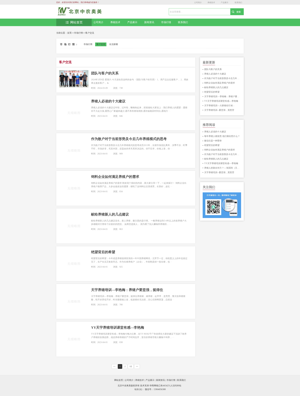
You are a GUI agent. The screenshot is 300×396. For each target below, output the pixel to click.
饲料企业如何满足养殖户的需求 (219, 83)
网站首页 (76, 22)
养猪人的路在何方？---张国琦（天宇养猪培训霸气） (222, 168)
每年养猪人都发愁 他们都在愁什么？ (222, 136)
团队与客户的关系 (213, 69)
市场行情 (166, 22)
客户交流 (89, 33)
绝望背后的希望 (212, 92)
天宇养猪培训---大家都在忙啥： (219, 105)
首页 (69, 33)
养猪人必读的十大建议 (215, 74)
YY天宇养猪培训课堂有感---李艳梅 (221, 101)
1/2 (131, 366)
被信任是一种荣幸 (213, 141)
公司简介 (198, 2)
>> (137, 366)
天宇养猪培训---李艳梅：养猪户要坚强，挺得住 (222, 96)
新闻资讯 (149, 22)
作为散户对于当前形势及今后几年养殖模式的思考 (222, 78)
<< (114, 366)
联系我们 (238, 2)
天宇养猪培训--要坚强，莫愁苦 (219, 110)
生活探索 (113, 44)
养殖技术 (211, 2)
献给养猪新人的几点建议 (216, 87)
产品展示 (224, 2)
